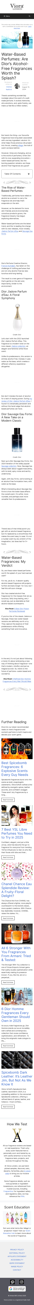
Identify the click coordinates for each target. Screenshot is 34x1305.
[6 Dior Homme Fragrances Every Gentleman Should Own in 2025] (17, 1004)
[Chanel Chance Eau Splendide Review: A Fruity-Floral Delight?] (17, 879)
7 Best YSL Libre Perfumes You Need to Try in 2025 (16, 833)
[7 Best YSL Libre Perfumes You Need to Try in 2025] (17, 824)
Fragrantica (8, 1191)
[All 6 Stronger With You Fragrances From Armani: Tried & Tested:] (17, 943)
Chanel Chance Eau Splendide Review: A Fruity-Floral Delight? (16, 890)
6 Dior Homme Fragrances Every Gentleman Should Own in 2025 (15, 1015)
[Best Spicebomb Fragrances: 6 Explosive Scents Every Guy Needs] (17, 758)
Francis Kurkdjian (8, 266)
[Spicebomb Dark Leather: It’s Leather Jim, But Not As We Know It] (17, 1067)
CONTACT (17, 1270)
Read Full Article (8, 800)
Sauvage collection (8, 466)
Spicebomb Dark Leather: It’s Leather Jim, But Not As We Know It (16, 1078)
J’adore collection (18, 346)
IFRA (22, 1196)
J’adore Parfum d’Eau (9, 231)
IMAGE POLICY (17, 1267)
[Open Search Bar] (29, 16)
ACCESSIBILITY (17, 1260)
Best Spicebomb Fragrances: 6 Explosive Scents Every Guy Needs (14, 769)
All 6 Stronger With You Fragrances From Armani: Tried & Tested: (16, 954)
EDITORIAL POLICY (17, 1253)
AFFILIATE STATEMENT (17, 1256)
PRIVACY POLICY (17, 1250)
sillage (20, 145)
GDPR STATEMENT (17, 1263)
